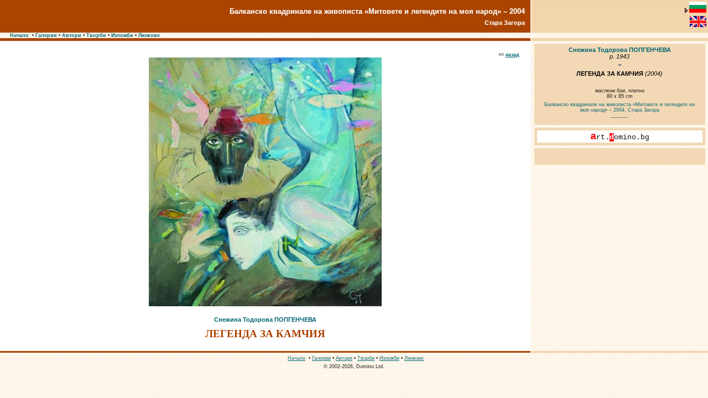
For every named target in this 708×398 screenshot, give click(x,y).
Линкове (149, 35)
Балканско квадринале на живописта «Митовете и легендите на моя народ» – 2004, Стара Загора (619, 107)
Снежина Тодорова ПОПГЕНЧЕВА (265, 319)
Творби (96, 35)
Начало (19, 35)
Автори (71, 35)
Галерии (46, 35)
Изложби (122, 35)
